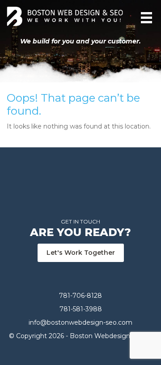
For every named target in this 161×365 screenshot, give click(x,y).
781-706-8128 (80, 296)
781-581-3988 (80, 309)
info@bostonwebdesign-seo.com (80, 322)
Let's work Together (81, 253)
